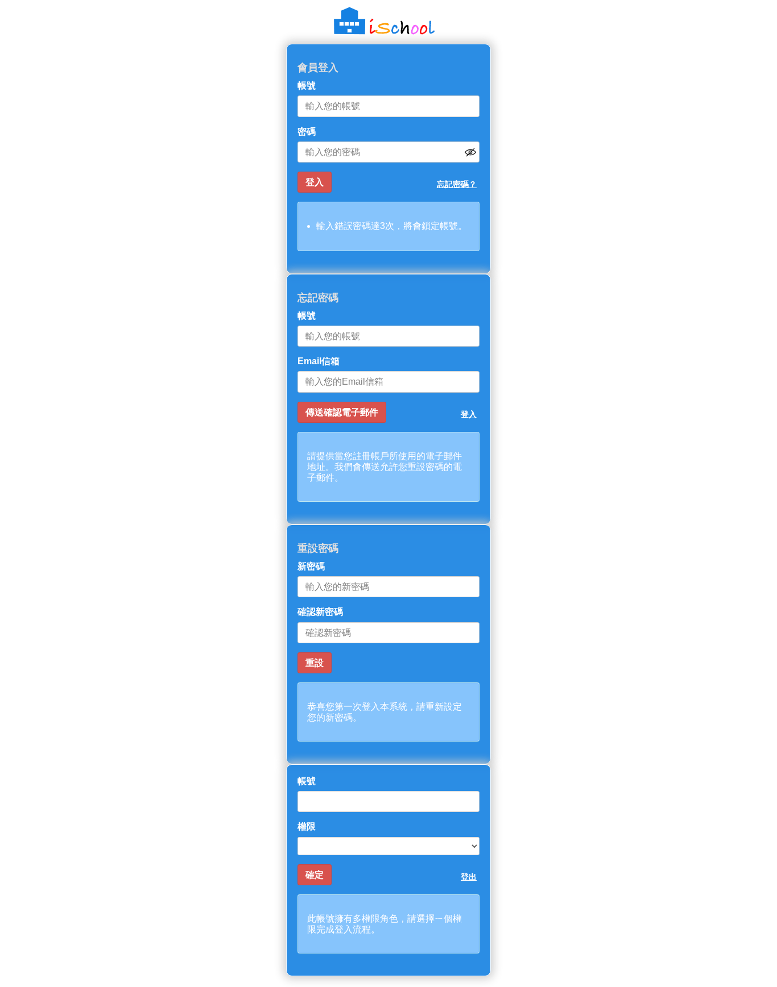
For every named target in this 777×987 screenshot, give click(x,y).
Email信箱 (318, 361)
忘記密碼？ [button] (457, 184)
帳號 (306, 85)
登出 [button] (469, 876)
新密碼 (311, 566)
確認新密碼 (320, 612)
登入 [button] (469, 414)
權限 (306, 826)
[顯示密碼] (470, 152)
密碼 (306, 131)
